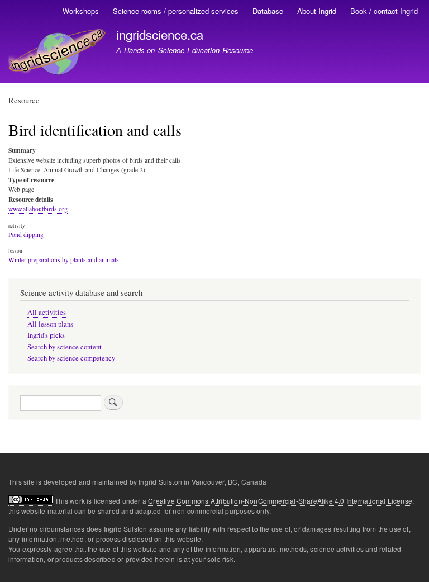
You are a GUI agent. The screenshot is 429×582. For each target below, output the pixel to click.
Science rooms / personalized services (176, 11)
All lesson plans (50, 324)
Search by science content (64, 347)
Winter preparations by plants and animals (63, 259)
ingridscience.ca (159, 34)
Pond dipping (26, 234)
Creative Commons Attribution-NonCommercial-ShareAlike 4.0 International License (280, 500)
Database (267, 11)
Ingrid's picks (46, 335)
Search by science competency (71, 358)
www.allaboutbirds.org (38, 209)
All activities (46, 312)
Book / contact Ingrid (384, 11)
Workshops (81, 11)
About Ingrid (316, 11)
